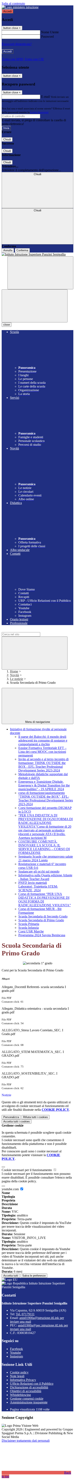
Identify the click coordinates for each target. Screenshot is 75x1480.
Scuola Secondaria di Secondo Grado (43, 916)
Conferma (22, 250)
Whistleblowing (20, 1395)
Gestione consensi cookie (26, 1398)
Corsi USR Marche (31, 931)
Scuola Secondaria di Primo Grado (41, 920)
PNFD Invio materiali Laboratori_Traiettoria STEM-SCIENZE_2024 (38, 886)
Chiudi (7, 139)
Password (47, 36)
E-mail (45, 96)
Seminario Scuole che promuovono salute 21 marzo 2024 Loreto (45, 858)
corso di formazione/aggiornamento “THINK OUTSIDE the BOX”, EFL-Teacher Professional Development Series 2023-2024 (45, 798)
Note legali (17, 1376)
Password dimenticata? (17, 44)
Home (14, 671)
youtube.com (11, 1189)
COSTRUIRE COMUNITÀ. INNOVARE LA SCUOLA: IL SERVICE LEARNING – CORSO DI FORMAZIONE (44, 847)
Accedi (7, 11)
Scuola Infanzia (28, 927)
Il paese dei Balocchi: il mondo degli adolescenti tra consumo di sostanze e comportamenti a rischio (42, 740)
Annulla (7, 250)
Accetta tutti (16, 1121)
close (6, 324)
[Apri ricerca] (40, 272)
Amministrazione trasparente (29, 1402)
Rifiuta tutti (35, 1117)
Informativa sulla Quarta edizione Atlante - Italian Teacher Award (45, 877)
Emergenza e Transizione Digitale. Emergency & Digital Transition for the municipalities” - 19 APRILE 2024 (44, 785)
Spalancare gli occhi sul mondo (38, 871)
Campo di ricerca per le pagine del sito (27, 630)
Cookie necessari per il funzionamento (27, 1170)
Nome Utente (50, 32)
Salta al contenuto (13, 3)
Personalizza (11, 1117)
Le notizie (16, 679)
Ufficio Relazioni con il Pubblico (31, 1383)
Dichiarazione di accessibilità (29, 1387)
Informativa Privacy (23, 1380)
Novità (14, 675)
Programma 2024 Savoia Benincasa (41, 935)
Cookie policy (19, 1372)
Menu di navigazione (37, 721)
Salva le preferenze (34, 1275)
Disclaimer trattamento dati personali (26, 1440)
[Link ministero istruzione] (20, 7)
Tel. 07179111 (25, 1314)
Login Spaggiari (39, 112)
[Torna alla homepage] (37, 254)
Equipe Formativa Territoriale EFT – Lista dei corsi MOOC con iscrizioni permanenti (42, 751)
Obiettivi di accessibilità (25, 1391)
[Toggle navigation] (35, 305)
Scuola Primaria (28, 924)
